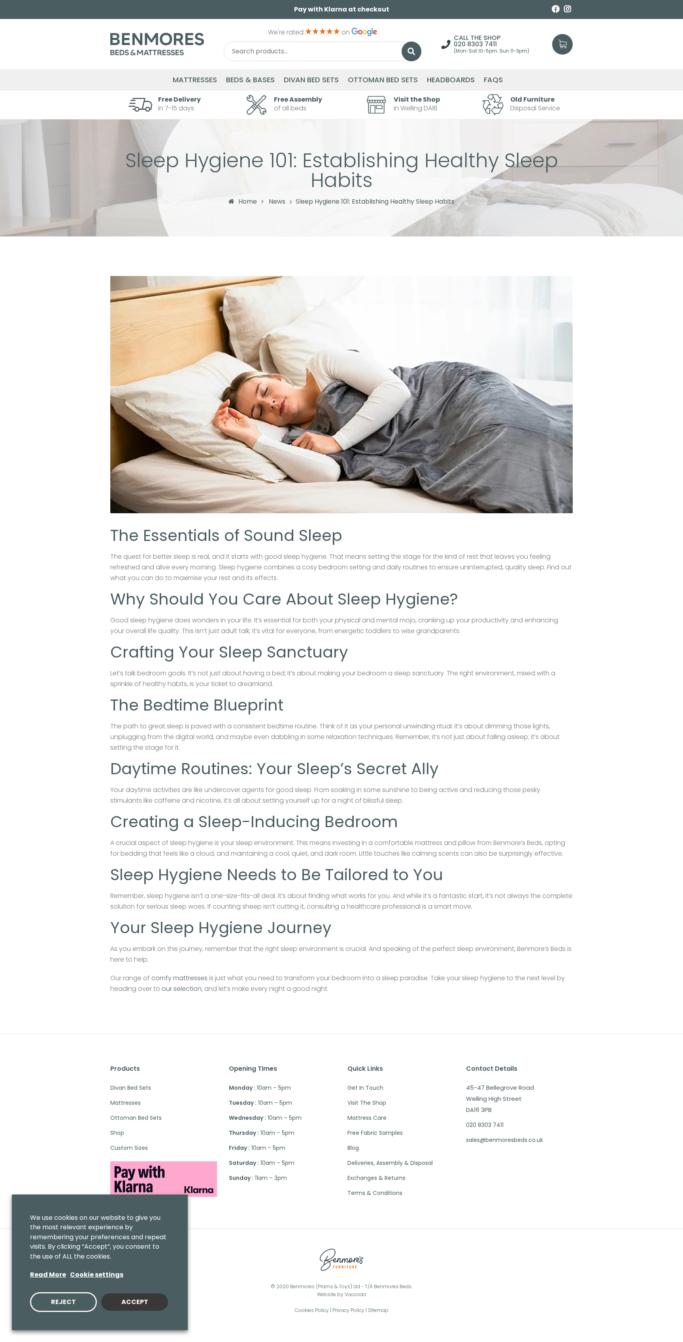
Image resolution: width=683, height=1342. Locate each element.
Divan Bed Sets (311, 79)
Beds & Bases (250, 79)
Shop (117, 1133)
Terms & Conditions (374, 1193)
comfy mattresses (179, 978)
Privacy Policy (348, 1310)
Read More (48, 1274)
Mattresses (195, 79)
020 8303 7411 (475, 44)
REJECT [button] (63, 1301)
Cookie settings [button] (96, 1274)
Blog (353, 1148)
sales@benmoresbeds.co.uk (504, 1140)
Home (247, 201)
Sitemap (378, 1310)
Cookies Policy (312, 1310)
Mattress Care (367, 1118)
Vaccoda (355, 1294)
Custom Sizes (129, 1148)
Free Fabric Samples (375, 1133)
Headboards (451, 79)
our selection (182, 988)
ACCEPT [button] (134, 1301)
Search (411, 51)
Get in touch (365, 1088)
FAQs (493, 79)
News (277, 201)
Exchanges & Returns (376, 1178)
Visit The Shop (366, 1103)
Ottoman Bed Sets (383, 79)
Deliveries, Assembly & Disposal (390, 1163)
